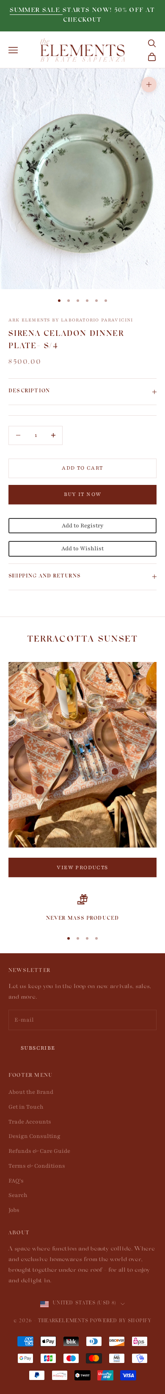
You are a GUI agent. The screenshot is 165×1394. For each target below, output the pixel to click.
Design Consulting (34, 1136)
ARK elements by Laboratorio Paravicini (70, 320)
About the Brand (30, 1092)
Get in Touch (26, 1107)
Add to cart (82, 468)
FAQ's (16, 1181)
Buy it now (83, 494)
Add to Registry (82, 525)
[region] (82, 908)
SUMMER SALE (36, 10)
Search (18, 1195)
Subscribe (38, 1048)
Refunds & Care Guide (39, 1151)
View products (82, 867)
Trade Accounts (29, 1122)
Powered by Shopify (120, 1321)
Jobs (13, 1210)
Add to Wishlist (82, 548)
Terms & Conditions (36, 1166)
